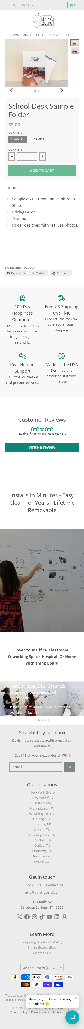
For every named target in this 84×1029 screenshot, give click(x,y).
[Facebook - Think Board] (27, 917)
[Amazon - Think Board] (64, 917)
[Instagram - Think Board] (34, 917)
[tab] (35, 91)
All (25, 34)
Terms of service (63, 1012)
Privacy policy (40, 1012)
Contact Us (54, 885)
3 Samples (39, 139)
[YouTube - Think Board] (49, 917)
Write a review (42, 447)
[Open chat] (72, 1017)
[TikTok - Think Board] (42, 917)
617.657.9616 (31, 885)
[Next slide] (61, 90)
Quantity (15, 149)
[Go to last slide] (11, 90)
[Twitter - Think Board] (19, 917)
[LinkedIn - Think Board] (57, 917)
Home (14, 34)
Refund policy (18, 1012)
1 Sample (17, 139)
